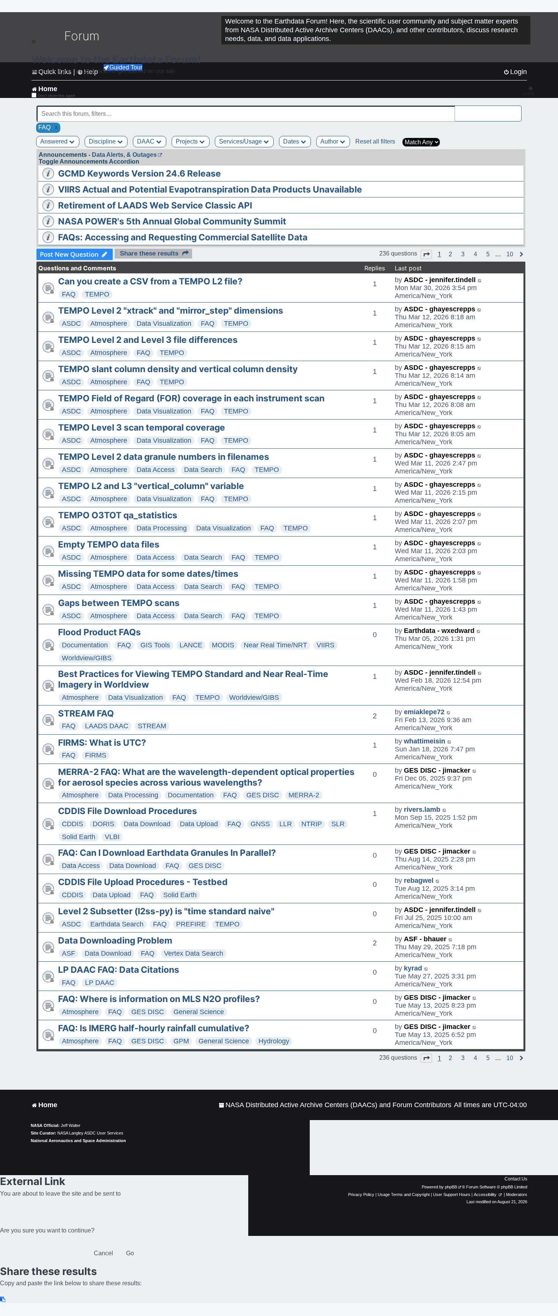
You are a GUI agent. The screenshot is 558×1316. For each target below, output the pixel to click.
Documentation (85, 645)
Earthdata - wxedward (439, 630)
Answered (54, 141)
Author (330, 141)
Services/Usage (241, 141)
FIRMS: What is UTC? (102, 742)
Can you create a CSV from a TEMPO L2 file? (150, 281)
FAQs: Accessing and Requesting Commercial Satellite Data (182, 237)
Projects (187, 141)
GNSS (260, 824)
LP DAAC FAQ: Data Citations (118, 969)
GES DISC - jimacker (437, 770)
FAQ (69, 294)
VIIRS (325, 645)
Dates (292, 141)
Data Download (147, 824)
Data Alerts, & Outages (124, 154)
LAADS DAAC (106, 726)
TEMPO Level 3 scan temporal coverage (141, 427)
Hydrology (274, 1041)
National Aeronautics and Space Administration (78, 1140)
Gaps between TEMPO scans (119, 603)
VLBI (112, 837)
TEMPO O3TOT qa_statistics (117, 515)
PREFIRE (191, 924)
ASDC (71, 323)
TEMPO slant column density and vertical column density (178, 369)
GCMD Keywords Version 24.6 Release (139, 173)
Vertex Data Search (193, 953)
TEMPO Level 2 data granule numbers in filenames (163, 456)
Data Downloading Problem (115, 940)
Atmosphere (108, 323)
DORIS (103, 824)
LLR (285, 824)
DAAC (146, 141)
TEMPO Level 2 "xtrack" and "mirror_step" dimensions (170, 310)
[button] (426, 254)
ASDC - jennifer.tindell (440, 280)
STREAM (152, 726)
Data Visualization (164, 323)
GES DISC (262, 795)
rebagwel (418, 880)
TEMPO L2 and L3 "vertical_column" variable (151, 486)
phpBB (451, 1187)
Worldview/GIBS (87, 658)
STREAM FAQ (86, 713)
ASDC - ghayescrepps (439, 309)
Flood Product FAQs (99, 632)
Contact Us (515, 1179)
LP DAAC (99, 982)
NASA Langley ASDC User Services (90, 1133)
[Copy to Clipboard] (3, 1299)
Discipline (103, 141)
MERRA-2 (303, 795)
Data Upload (199, 824)
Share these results (149, 253)
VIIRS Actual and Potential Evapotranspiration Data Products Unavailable (210, 189)
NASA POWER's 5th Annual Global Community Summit (172, 221)
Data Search (203, 469)
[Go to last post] (480, 280)
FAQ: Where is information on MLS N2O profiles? (159, 999)
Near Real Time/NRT (275, 645)
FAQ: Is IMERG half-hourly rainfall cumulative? (153, 1028)
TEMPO (97, 294)
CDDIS (72, 824)
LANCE (191, 645)
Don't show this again (57, 95)
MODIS (223, 645)
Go (130, 1253)
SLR (338, 824)
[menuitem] (335, 1105)
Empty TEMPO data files (108, 544)
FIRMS (95, 755)
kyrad (413, 968)
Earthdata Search (116, 924)
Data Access (156, 469)
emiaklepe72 (424, 712)
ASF (68, 953)
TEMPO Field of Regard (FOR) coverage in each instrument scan (191, 398)
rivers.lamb (422, 809)
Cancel (103, 1253)
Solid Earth (78, 837)
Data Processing (162, 528)
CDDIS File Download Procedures (127, 811)
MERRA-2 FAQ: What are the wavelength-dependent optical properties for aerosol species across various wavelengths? (206, 777)
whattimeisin (424, 741)
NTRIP (311, 824)
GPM (181, 1041)
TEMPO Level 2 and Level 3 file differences (148, 340)
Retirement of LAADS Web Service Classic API (155, 205)
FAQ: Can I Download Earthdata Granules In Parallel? (167, 852)
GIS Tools (155, 645)
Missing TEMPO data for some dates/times (148, 573)
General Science (198, 1012)
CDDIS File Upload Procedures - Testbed (143, 882)
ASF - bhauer (425, 939)
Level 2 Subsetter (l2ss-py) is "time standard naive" (166, 911)
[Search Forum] (517, 109)
